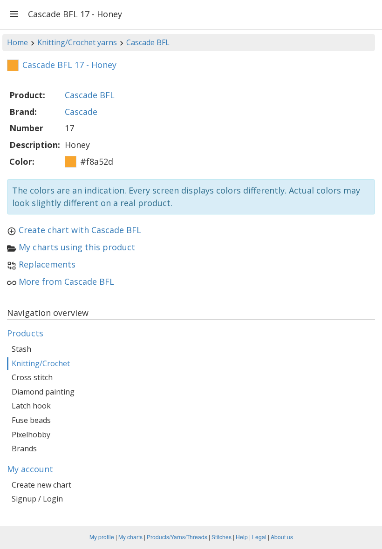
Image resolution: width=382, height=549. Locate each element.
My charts (130, 537)
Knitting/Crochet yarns (77, 42)
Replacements (47, 264)
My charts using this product (77, 247)
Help (242, 537)
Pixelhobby (31, 434)
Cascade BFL (148, 42)
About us (282, 537)
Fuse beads (31, 420)
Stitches (221, 537)
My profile (101, 537)
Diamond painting (43, 392)
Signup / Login (37, 499)
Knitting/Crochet (41, 363)
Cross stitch (32, 377)
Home (17, 42)
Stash (21, 349)
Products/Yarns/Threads (177, 537)
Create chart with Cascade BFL (80, 229)
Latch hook (31, 406)
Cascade (81, 111)
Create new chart (41, 485)
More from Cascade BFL (66, 281)
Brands (24, 448)
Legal (259, 537)
